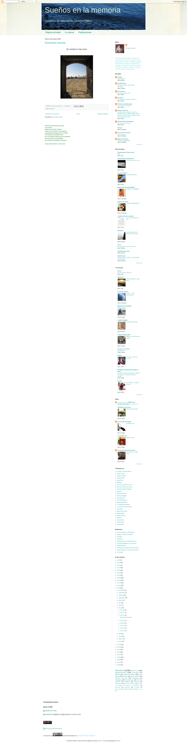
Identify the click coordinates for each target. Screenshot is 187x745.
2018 (118, 580)
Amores (136, 681)
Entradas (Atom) (58, 117)
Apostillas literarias (123, 251)
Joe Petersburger (122, 500)
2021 (118, 573)
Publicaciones (84, 32)
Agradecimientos (121, 672)
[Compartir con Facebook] (81, 106)
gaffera (100, 741)
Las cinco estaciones (124, 132)
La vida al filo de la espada (125, 216)
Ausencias (139, 689)
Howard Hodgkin (122, 496)
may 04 (122, 625)
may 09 (122, 623)
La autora (69, 32)
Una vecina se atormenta (124, 105)
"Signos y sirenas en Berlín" (125, 534)
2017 (118, 583)
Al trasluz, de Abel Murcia (124, 471)
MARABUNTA (121, 350)
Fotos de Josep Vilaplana (124, 489)
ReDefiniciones (131, 689)
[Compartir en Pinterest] (83, 106)
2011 (118, 652)
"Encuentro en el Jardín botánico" (126, 541)
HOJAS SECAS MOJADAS (125, 121)
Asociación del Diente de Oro (126, 450)
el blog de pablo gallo (123, 334)
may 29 (122, 610)
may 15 (122, 615)
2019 (118, 578)
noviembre (122, 592)
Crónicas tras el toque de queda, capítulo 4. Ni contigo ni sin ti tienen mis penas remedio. (128, 374)
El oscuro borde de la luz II (124, 487)
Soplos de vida (130, 437)
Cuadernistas (121, 478)
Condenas (137, 687)
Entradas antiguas (102, 114)
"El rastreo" (120, 552)
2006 (118, 665)
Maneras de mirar (122, 511)
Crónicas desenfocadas (124, 104)
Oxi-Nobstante (121, 83)
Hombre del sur (130, 423)
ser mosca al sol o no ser (124, 123)
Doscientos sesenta (55, 42)
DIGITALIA (120, 277)
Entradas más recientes (52, 114)
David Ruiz (120, 480)
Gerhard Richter (121, 493)
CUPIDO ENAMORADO (123, 140)
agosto (121, 600)
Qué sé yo (134, 670)
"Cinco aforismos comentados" (126, 532)
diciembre (122, 590)
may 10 (122, 620)
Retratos (117, 674)
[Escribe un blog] (76, 106)
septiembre (122, 598)
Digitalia (119, 482)
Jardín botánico (134, 676)
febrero (121, 639)
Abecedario (118, 683)
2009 (118, 657)
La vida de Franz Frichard (124, 507)
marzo (121, 636)
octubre (121, 595)
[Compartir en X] (78, 106)
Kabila (119, 355)
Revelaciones (129, 680)
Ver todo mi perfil (130, 48)
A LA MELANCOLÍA (131, 174)
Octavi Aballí (120, 522)
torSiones (120, 230)
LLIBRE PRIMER (122, 320)
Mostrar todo (139, 144)
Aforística (52, 108)
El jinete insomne (122, 110)
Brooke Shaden (121, 476)
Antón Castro (121, 256)
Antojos (119, 77)
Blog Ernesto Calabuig (124, 306)
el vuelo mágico (122, 173)
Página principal (52, 32)
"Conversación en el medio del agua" (128, 550)
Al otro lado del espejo (124, 421)
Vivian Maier (120, 524)
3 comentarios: (67, 106)
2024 (118, 565)
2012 (118, 649)
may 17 (122, 612)
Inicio (78, 114)
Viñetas (125, 676)
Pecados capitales (120, 689)
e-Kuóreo (120, 97)
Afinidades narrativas (124, 407)
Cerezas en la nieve (123, 349)
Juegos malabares (129, 674)
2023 (118, 567)
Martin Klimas (121, 513)
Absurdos (127, 687)
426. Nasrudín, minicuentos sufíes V (126, 99)
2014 (118, 644)
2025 (118, 562)
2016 (118, 585)
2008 (118, 660)
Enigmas (127, 681)
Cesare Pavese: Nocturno (124, 272)
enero (120, 641)
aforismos (117, 687)
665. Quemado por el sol (123, 93)
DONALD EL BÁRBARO (132, 189)
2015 (118, 588)
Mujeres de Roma (122, 139)
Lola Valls (120, 509)
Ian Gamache (121, 498)
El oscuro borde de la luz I (124, 484)
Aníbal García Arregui (132, 409)
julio (120, 603)
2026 (118, 560)
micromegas (135, 672)
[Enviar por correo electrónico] (74, 106)
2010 (118, 654)
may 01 (122, 630)
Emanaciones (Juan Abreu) (125, 152)
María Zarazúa (121, 515)
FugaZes (119, 491)
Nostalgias (118, 680)
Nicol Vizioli (120, 520)
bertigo (119, 381)
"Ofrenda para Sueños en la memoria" (128, 548)
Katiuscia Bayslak (122, 502)
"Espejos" (119, 539)
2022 (118, 570)
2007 (118, 662)
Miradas (119, 517)
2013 (118, 647)
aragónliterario (122, 436)
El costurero (121, 91)
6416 (118, 154)
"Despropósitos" (121, 545)
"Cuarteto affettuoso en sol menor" (127, 543)
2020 (118, 575)
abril (120, 634)
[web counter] (52, 728)
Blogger (118, 741)
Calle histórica (121, 78)
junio (120, 605)
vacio (119, 245)
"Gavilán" (119, 537)
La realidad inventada (123, 504)
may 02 (122, 628)
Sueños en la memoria (83, 10)
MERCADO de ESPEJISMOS (126, 187)
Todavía (119, 128)
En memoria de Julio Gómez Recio (126, 246)
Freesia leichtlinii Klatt (132, 322)
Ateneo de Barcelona (129, 683)
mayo (120, 608)
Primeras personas (121, 678)
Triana (119, 271)
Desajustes (135, 678)
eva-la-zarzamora (122, 291)
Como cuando (121, 134)
